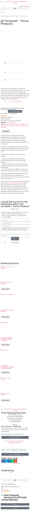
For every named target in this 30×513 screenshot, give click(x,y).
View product (5, 289)
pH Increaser (21, 124)
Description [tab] (6, 131)
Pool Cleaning (24, 190)
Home (2, 16)
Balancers (6, 124)
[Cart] (3, 11)
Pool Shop (9, 125)
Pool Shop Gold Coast (19, 125)
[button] (15, 8)
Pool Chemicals (8, 16)
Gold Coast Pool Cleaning (14, 183)
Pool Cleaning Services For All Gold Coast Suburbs (14, 497)
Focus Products (13, 124)
